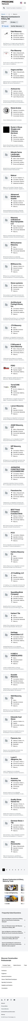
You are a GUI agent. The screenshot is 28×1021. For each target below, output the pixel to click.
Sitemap (3, 1014)
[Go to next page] (24, 870)
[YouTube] (14, 1000)
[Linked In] (1, 1000)
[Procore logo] (8, 2)
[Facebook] (4, 1000)
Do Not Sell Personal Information (8, 1011)
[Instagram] (11, 1000)
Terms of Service (5, 1008)
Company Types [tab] (6, 965)
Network (5, 4)
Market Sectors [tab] (17, 965)
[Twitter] (7, 1000)
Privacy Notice (4, 1006)
